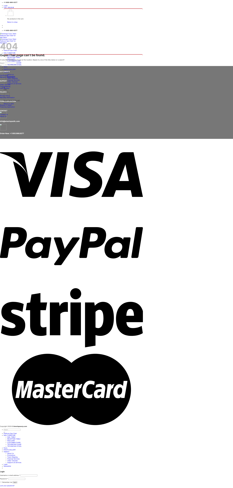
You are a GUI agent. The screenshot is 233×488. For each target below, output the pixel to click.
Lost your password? (7, 486)
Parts (5, 67)
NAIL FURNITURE (9, 53)
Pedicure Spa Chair (10, 433)
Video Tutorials (12, 82)
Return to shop (12, 22)
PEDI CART (11, 441)
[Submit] (0, 65)
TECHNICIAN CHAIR (14, 444)
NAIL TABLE (11, 437)
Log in (15, 482)
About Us (10, 74)
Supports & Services (14, 84)
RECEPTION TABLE (13, 57)
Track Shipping (12, 78)
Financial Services (13, 80)
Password (4, 479)
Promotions (11, 455)
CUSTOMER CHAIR (13, 61)
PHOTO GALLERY (10, 69)
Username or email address (10, 475)
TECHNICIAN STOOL (14, 65)
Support (6, 451)
